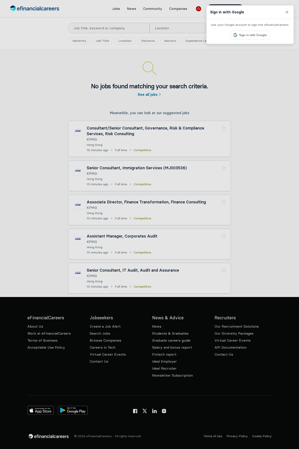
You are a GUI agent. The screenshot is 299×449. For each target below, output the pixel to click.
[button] (149, 224)
